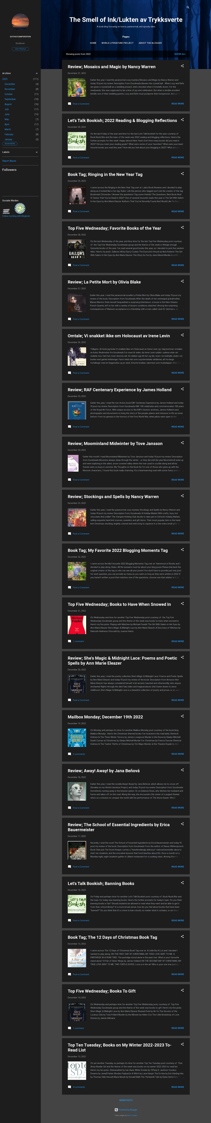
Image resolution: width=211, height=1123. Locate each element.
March (8, 129)
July (7, 109)
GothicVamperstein (20, 36)
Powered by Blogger (127, 1109)
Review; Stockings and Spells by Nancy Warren (113, 496)
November (10, 89)
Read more (178, 103)
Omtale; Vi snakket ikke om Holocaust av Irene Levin (119, 335)
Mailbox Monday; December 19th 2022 (105, 716)
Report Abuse (9, 161)
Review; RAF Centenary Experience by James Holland (120, 389)
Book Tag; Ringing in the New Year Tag (105, 174)
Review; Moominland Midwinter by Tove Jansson (115, 443)
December (10, 84)
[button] (182, 66)
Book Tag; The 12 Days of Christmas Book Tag (112, 937)
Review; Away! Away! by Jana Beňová (104, 770)
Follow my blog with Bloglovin (16, 216)
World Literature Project (117, 43)
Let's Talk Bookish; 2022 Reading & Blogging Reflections (122, 120)
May (7, 119)
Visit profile (20, 49)
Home (93, 43)
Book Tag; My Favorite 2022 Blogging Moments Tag (118, 550)
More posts (125, 1100)
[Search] (188, 7)
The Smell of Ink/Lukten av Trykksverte (125, 19)
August (8, 104)
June (7, 114)
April (7, 124)
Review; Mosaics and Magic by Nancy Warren (112, 66)
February (9, 134)
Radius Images (132, 1115)
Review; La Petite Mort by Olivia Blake (104, 281)
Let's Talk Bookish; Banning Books (101, 883)
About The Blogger (150, 43)
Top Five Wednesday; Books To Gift (102, 991)
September (10, 99)
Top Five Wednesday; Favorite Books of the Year (114, 228)
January (8, 139)
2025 (4, 79)
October (9, 94)
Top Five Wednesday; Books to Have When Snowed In (119, 604)
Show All (180, 54)
